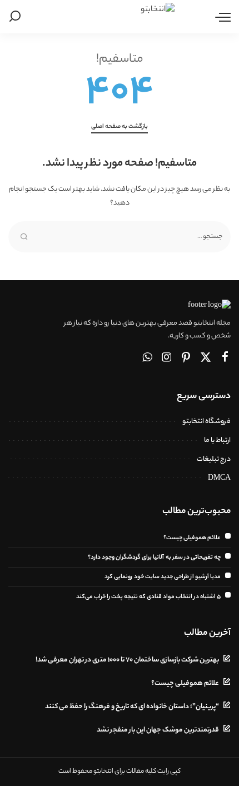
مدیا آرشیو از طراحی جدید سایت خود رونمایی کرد (162, 577)
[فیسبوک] (225, 358)
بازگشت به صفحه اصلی (119, 127)
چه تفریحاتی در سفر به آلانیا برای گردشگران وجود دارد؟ (154, 558)
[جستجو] (17, 16)
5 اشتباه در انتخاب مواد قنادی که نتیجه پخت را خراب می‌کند (148, 597)
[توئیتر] (205, 358)
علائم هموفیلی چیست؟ (192, 538)
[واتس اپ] (147, 358)
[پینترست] (186, 358)
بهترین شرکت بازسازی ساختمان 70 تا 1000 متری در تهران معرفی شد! (127, 660)
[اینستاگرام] (166, 358)
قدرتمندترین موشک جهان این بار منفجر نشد (158, 730)
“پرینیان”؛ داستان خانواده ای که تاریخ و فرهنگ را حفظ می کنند (132, 707)
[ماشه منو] (220, 16)
